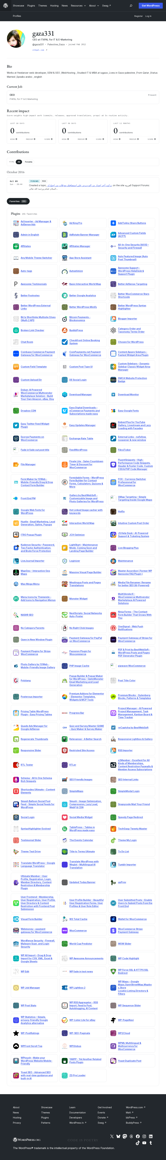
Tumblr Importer (127, 864)
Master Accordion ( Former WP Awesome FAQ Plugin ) (135, 572)
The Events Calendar (81, 840)
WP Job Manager (30, 987)
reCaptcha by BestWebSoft (133, 727)
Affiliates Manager (79, 246)
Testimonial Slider (31, 840)
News (16, 1112)
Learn (72, 1107)
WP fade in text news (81, 971)
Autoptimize (76, 270)
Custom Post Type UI (81, 366)
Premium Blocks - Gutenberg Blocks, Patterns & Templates (134, 697)
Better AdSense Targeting (132, 284)
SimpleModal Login (129, 791)
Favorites (18, 201)
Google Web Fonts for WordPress (33, 511)
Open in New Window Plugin (36, 639)
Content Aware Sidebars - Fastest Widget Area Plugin (133, 353)
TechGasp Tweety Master (132, 828)
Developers (75, 1117)
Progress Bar (76, 712)
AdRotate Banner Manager (84, 234)
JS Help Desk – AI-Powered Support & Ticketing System (133, 535)
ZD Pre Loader (77, 1075)
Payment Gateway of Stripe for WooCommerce (135, 639)
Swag (102, 1122)
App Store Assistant (80, 257)
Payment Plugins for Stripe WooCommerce (36, 653)
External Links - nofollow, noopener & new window (132, 438)
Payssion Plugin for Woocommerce (80, 653)
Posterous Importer (32, 696)
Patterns (45, 1122)
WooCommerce (78, 930)
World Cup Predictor (80, 943)
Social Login (28, 817)
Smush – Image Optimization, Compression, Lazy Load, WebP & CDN (85, 804)
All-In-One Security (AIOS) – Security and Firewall (133, 246)
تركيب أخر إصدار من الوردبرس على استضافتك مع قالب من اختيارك (79, 185)
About (16, 1107)
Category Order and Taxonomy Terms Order (131, 330)
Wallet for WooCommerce (132, 919)
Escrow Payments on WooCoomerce (32, 438)
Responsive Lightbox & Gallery (135, 739)
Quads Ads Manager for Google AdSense (34, 727)
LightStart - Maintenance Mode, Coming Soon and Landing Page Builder (83, 547)
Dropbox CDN (28, 410)
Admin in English (30, 234)
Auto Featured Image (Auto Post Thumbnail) (133, 258)
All (19, 162)
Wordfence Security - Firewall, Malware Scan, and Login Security (38, 943)
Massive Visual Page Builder (85, 572)
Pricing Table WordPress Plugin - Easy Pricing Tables (36, 713)
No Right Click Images (81, 628)
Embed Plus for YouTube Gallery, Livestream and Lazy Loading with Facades (134, 425)
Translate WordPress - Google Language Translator (38, 864)
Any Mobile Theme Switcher (36, 257)
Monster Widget (78, 598)
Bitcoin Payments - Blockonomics (79, 319)
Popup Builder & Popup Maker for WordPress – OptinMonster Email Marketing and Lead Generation (86, 681)
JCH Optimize (77, 534)
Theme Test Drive (31, 851)
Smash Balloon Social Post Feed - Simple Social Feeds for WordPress (37, 804)
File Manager (28, 464)
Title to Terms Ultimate (82, 851)
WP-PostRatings (30, 1033)
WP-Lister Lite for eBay (82, 1020)
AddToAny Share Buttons (132, 223)
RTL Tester (27, 764)
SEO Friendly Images (80, 779)
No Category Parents (32, 628)
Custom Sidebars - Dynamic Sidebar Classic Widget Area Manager (134, 366)
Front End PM (28, 498)
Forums (28, 162)
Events (101, 1112)
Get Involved (105, 1107)
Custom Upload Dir (31, 379)
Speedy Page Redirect (130, 817)
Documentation (77, 1112)
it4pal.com (38, 50)
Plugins (45, 1117)
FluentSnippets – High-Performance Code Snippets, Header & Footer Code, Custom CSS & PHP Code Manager (135, 464)
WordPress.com (136, 1107)
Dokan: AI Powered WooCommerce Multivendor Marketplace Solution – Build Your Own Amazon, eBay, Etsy (37, 394)
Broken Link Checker (32, 330)
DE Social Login (78, 379)
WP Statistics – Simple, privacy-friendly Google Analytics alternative (34, 1020)
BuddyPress (76, 330)
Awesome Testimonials (34, 284)
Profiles (17, 16)
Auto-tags (26, 270)
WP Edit (25, 971)
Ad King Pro (75, 223)
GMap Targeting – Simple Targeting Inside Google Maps (135, 498)
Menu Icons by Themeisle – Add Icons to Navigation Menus (38, 598)
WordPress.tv (78, 1122)
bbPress (132, 1117)
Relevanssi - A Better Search (85, 739)
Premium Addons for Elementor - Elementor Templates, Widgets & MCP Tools (86, 696)
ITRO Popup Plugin (31, 534)
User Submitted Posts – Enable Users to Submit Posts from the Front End (135, 903)
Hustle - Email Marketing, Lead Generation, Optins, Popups (38, 523)
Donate (103, 1117)
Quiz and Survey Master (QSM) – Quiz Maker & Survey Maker (86, 727)
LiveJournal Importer (32, 560)
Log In (148, 16)
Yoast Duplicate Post (129, 1060)
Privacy (17, 1122)
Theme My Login (127, 840)
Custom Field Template (34, 366)
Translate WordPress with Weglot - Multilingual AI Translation (84, 864)
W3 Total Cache (78, 919)
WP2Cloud (124, 1033)
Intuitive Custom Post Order (133, 523)
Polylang (26, 680)
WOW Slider (124, 943)
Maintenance (125, 560)
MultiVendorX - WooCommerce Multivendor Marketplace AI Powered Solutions (134, 599)
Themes (45, 1112)
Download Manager (80, 394)
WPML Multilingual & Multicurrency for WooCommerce (129, 1046)
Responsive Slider (31, 750)
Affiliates (26, 246)
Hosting (17, 1117)
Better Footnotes (30, 295)
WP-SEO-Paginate (79, 1033)
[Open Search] (131, 5)
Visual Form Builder (31, 919)
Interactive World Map (81, 523)
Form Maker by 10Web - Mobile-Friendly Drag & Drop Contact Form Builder (37, 482)
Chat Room (27, 342)
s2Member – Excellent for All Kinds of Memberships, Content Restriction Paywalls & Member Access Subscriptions (135, 765)
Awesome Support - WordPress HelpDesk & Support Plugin (131, 270)
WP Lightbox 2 (77, 987)
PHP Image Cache (79, 665)
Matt (130, 1112)
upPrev (122, 882)
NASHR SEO (27, 614)
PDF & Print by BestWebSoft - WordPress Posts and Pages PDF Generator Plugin (134, 652)
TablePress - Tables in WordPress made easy (82, 829)
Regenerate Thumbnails (34, 739)
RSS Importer (125, 750)
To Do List (123, 851)
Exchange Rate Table (81, 438)
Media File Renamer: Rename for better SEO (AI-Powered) (134, 584)
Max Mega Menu (30, 584)
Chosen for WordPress (131, 342)
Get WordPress (151, 5)
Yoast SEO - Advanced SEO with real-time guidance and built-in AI (37, 1075)
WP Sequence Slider (129, 1005)
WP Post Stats (28, 1005)
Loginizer (74, 560)
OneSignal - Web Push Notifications (130, 628)
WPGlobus (75, 1046)
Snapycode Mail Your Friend (134, 804)
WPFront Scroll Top (31, 1046)
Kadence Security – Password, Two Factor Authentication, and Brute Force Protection (38, 547)
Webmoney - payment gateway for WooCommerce (36, 930)
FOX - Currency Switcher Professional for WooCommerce (132, 482)
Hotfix (121, 511)
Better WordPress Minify (83, 307)
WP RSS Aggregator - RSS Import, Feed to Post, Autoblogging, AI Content (83, 1005)
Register (138, 16)
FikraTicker (124, 449)
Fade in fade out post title (35, 449)
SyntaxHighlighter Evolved (36, 828)
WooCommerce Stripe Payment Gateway (130, 930)
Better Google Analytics (82, 295)
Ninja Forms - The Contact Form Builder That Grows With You (135, 614)
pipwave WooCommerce (132, 665)
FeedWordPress (78, 449)
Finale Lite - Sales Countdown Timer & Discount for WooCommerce (86, 464)
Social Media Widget (81, 817)
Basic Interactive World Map (85, 284)
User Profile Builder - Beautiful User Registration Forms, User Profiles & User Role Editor (86, 903)
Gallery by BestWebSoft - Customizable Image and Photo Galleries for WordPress (86, 498)
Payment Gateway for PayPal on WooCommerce (85, 639)
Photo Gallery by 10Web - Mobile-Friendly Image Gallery (38, 666)
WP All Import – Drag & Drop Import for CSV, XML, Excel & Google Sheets (36, 958)
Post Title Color (127, 680)
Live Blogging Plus (128, 547)
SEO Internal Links (128, 779)
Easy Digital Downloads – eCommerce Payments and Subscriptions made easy (84, 410)
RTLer (72, 764)
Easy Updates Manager (82, 425)
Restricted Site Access (82, 750)
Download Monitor (128, 394)
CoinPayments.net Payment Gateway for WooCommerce (85, 353)
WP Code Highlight (128, 958)
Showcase (46, 1107)
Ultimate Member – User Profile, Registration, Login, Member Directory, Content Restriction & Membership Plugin (36, 882)
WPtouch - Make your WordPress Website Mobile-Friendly (36, 1060)
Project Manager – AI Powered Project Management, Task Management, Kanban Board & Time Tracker (135, 713)
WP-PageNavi (126, 1020)
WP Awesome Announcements (86, 958)
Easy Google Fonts (128, 410)
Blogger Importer (127, 318)
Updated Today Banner (82, 882)
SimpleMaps (76, 791)
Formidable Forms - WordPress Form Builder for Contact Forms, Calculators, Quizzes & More (86, 482)
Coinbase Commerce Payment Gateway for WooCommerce (38, 353)
